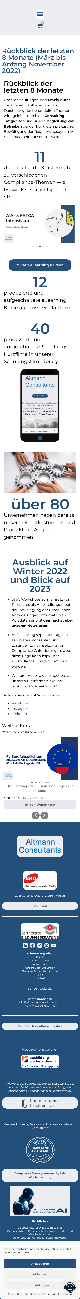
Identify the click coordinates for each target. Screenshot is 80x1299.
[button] (40, 14)
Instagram (21, 708)
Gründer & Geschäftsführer (40, 971)
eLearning (40, 964)
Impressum (40, 1224)
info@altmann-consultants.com (40, 1002)
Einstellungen (40, 1285)
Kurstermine (40, 960)
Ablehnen (40, 1274)
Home (40, 957)
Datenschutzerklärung (43, 1293)
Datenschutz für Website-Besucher (40, 1227)
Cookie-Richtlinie (18, 1293)
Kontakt (40, 978)
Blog (40, 974)
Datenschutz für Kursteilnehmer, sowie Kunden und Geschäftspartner (40, 1232)
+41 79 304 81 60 (46, 1006)
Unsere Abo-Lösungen (40, 967)
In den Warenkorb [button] (40, 804)
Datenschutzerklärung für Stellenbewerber (40, 1237)
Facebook (20, 703)
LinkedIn (19, 714)
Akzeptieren (40, 1263)
